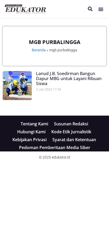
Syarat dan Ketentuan (74, 139)
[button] (101, 9)
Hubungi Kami (31, 132)
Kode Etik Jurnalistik (71, 132)
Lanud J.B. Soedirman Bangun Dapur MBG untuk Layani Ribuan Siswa (69, 78)
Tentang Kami (34, 124)
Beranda (39, 50)
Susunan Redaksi (71, 124)
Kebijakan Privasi (29, 139)
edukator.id (61, 157)
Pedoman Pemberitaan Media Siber (54, 147)
